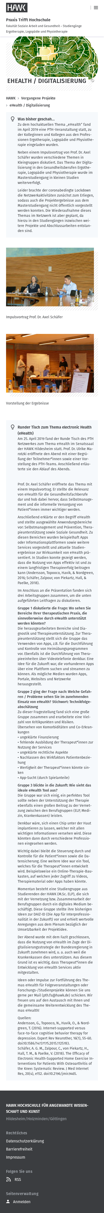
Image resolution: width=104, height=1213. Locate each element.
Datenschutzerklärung (25, 1141)
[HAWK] (17, 7)
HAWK (11, 98)
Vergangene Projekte (38, 98)
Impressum (15, 1157)
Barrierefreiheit (19, 1149)
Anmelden (22, 1202)
